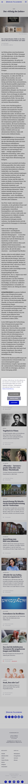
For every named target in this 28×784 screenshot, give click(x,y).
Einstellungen (14, 398)
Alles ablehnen (14, 394)
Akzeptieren (14, 402)
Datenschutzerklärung (7, 389)
